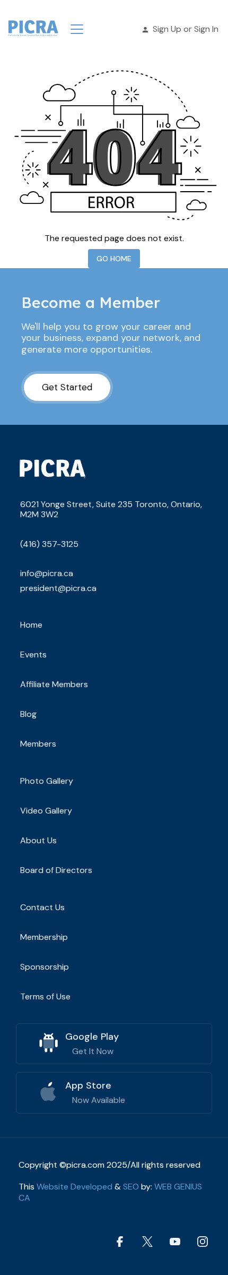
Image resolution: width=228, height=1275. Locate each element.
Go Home (114, 258)
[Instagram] (202, 1242)
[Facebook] (119, 1242)
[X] (147, 1242)
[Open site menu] (77, 29)
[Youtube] (175, 1242)
